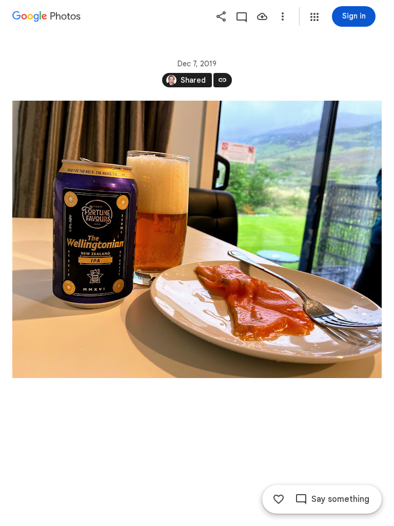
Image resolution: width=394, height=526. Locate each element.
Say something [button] (340, 499)
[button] (314, 17)
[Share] (221, 16)
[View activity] (241, 16)
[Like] (278, 499)
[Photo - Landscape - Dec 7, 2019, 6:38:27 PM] (197, 239)
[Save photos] (262, 16)
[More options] (282, 16)
